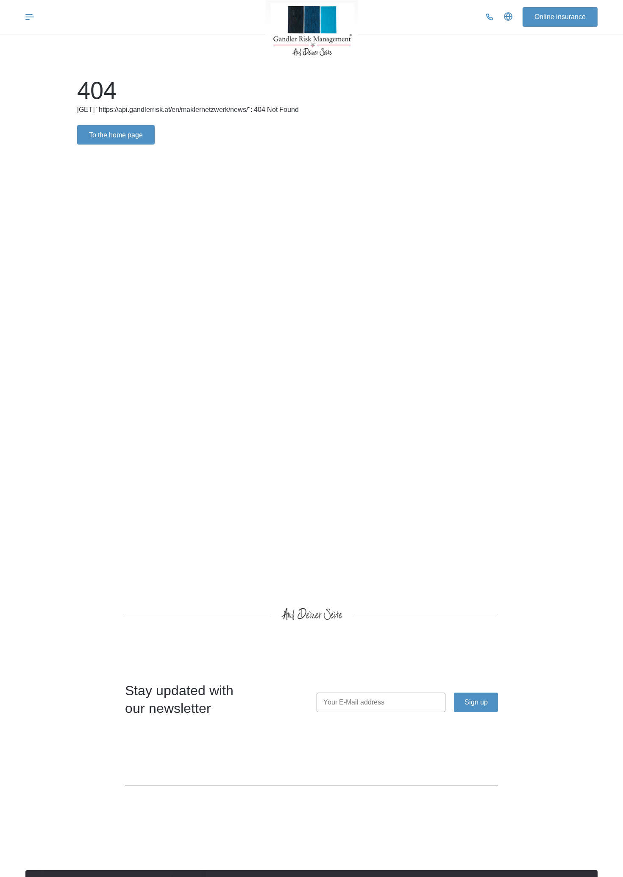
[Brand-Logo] (311, 30)
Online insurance (560, 16)
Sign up (476, 702)
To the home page (116, 135)
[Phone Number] (489, 17)
